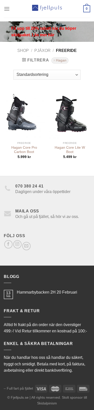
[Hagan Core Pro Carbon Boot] (24, 114)
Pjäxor (42, 50)
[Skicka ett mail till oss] (26, 246)
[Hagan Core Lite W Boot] (69, 114)
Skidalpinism (47, 403)
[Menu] (7, 9)
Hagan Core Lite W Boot (70, 150)
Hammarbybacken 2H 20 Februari (47, 292)
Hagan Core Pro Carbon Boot (24, 150)
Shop (23, 50)
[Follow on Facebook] (8, 244)
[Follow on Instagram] (17, 244)
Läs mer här (43, 35)
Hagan (61, 60)
